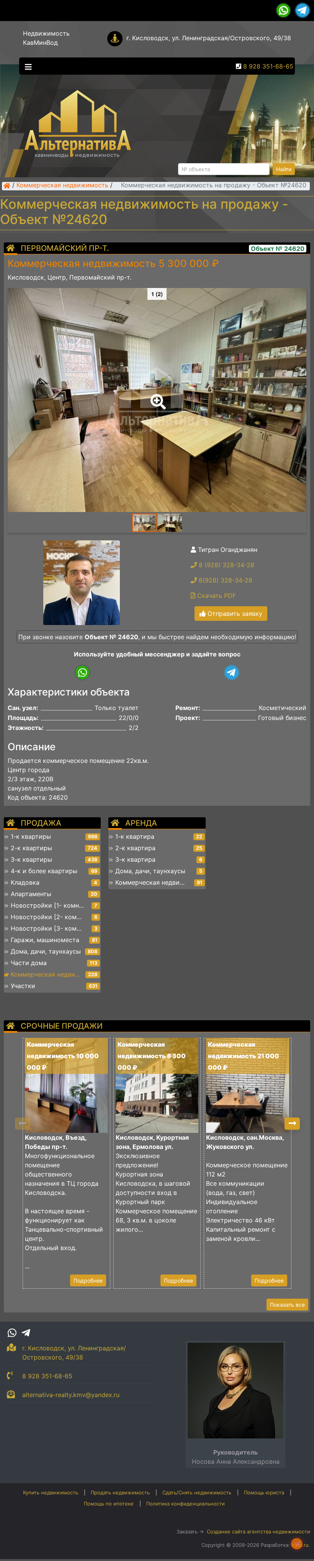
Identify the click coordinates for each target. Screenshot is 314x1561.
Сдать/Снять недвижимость (196, 1492)
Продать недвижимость (120, 1492)
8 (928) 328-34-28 (225, 565)
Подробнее (88, 1280)
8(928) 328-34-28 (224, 580)
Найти (283, 169)
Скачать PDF (215, 595)
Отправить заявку (234, 613)
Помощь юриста (264, 1492)
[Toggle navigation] (26, 66)
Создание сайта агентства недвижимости (258, 1531)
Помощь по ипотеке (109, 1503)
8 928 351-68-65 (268, 66)
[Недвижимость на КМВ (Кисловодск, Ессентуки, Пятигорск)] (6, 186)
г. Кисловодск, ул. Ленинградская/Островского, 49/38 (208, 38)
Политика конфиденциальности (185, 1503)
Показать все (287, 1304)
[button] (156, 396)
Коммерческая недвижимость (62, 186)
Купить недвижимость (50, 1492)
